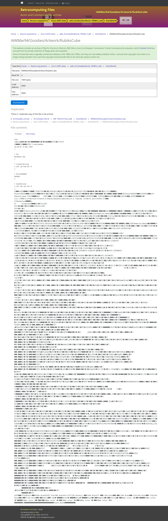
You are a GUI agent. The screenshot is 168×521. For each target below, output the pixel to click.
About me (40, 3)
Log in (67, 3)
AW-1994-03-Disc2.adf (62, 119)
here (37, 512)
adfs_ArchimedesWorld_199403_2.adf (86, 20)
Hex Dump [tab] (30, 134)
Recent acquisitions (39, 20)
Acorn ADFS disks (58, 20)
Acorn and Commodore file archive (41, 15)
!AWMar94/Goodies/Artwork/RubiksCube (108, 119)
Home (24, 20)
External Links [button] (52, 3)
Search (31, 3)
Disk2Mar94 (111, 20)
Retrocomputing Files (38, 10)
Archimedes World (41, 119)
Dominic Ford (145, 48)
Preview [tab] (18, 134)
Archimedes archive (21, 119)
